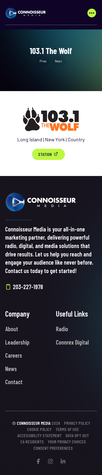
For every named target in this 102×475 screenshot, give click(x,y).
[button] (91, 13)
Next (58, 61)
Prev (43, 61)
